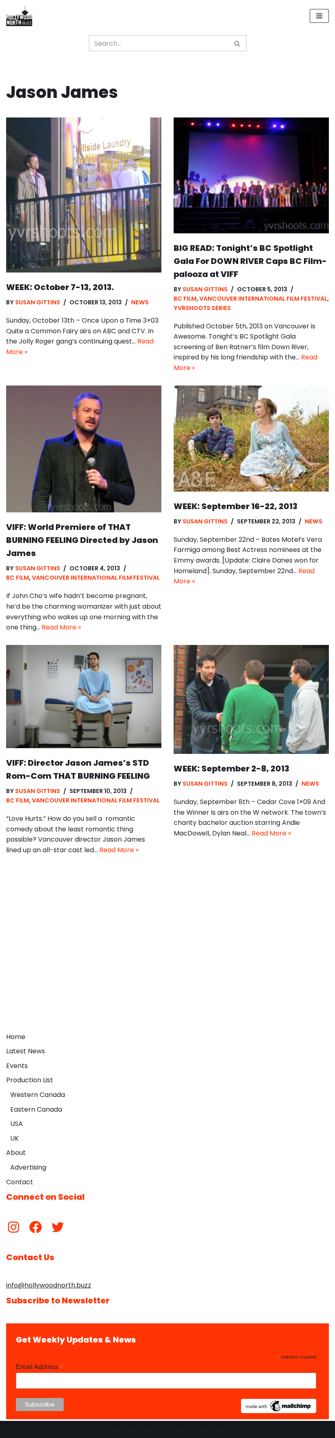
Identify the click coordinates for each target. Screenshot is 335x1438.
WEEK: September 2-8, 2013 (231, 768)
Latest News (25, 1051)
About (16, 1152)
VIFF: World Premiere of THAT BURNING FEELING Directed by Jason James (82, 540)
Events (17, 1065)
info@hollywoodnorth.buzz (48, 1285)
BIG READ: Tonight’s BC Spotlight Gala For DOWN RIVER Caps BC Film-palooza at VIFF (250, 261)
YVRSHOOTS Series (202, 308)
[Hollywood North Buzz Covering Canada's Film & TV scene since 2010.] (19, 16)
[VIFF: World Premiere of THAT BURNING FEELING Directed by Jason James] (83, 449)
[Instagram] (13, 1227)
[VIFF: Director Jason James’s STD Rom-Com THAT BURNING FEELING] (83, 696)
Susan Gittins (37, 302)
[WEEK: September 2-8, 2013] (251, 699)
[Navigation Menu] (319, 16)
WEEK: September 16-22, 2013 (235, 506)
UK (14, 1138)
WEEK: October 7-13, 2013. (60, 287)
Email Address (39, 1367)
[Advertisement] (167, 967)
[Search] (237, 43)
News (140, 302)
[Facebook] (35, 1227)
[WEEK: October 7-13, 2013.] (83, 195)
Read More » (61, 627)
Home (15, 1036)
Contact (19, 1182)
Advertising (28, 1167)
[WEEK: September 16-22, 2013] (251, 439)
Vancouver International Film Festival (263, 299)
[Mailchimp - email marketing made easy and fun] (278, 1411)
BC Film (185, 299)
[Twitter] (57, 1227)
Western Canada (37, 1094)
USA (16, 1123)
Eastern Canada (36, 1109)
